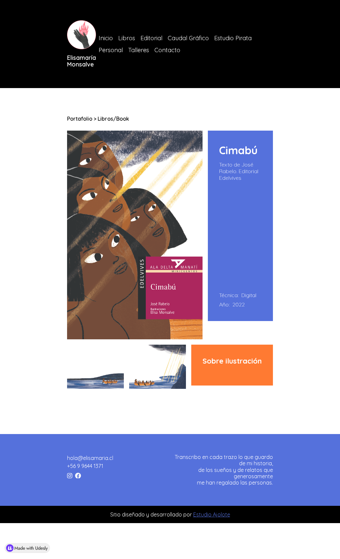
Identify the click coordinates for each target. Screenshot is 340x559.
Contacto (167, 50)
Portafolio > (82, 118)
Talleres (138, 50)
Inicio (106, 38)
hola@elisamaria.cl (90, 458)
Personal (111, 50)
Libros (126, 38)
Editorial (151, 38)
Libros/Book (113, 118)
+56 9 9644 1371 (85, 466)
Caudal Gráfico (188, 38)
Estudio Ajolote (211, 514)
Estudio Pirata (233, 38)
